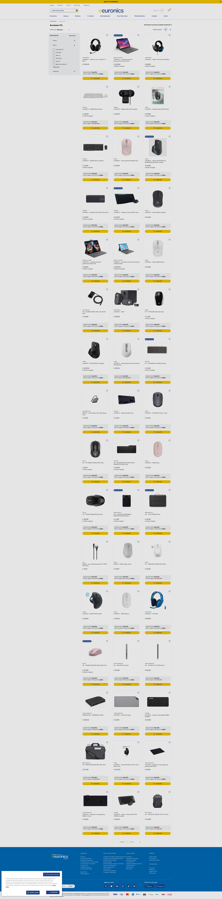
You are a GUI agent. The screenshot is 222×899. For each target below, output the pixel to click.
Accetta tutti (53, 892)
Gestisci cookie (34, 892)
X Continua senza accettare (51, 874)
